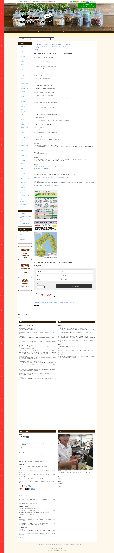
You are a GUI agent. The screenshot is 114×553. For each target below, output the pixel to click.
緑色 (38, 49)
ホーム (35, 42)
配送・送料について (45, 544)
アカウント (25, 31)
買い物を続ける (37, 302)
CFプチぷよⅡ (40, 127)
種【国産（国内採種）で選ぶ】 (43, 46)
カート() (78, 31)
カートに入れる (75, 286)
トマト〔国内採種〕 (63, 46)
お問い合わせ (64, 31)
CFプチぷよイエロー (41, 129)
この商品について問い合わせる (47, 302)
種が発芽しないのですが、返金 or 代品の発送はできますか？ (47, 185)
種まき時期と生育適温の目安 (65, 146)
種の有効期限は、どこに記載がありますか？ (43, 168)
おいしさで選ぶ (40, 50)
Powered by (50, 550)
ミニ (38, 47)
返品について (52, 544)
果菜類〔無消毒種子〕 (57, 44)
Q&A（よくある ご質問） (24, 231)
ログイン (52, 31)
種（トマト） (39, 42)
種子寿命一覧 (22, 239)
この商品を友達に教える (58, 302)
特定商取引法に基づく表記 (69, 302)
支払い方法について (37, 544)
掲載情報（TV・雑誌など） (25, 236)
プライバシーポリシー (71, 544)
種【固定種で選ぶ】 (23, 213)
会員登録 (39, 31)
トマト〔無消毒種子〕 (67, 44)
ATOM (80, 544)
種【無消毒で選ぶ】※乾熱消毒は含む (44, 44)
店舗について (22, 234)
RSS (77, 544)
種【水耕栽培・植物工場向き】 (25, 224)
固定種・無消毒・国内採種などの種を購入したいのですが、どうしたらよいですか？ (51, 177)
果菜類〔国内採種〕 (54, 46)
